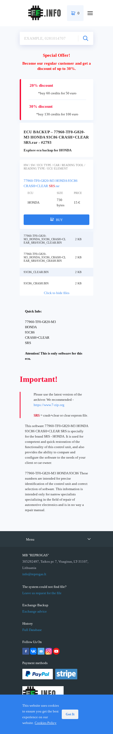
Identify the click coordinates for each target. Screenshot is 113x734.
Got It (70, 714)
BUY (59, 220)
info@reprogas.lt (34, 574)
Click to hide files (56, 293)
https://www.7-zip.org (49, 405)
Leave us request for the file (41, 593)
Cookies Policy (45, 723)
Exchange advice (34, 611)
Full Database (32, 630)
